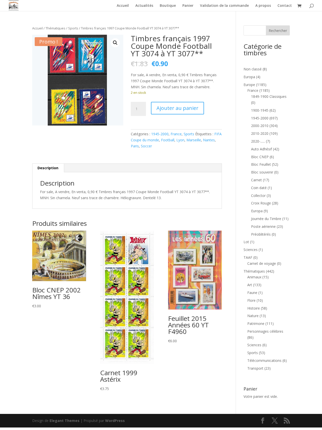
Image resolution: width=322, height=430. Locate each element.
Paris (135, 146)
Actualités (144, 6)
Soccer (146, 146)
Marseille (193, 140)
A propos (263, 6)
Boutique (168, 6)
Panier (187, 6)
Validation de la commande (224, 6)
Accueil (123, 6)
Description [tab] (47, 167)
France (176, 134)
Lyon (180, 140)
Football (167, 140)
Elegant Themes (64, 420)
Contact (284, 6)
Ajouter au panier (177, 108)
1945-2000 (160, 134)
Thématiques (55, 28)
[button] (115, 42)
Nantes (209, 140)
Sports (73, 28)
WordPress (115, 420)
